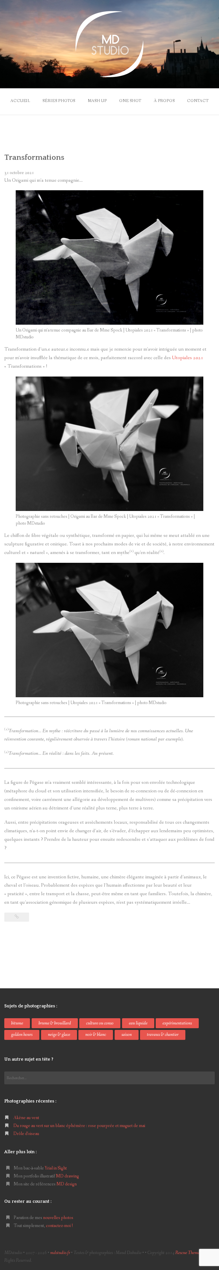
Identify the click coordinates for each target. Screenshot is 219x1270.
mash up (97, 100)
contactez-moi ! (59, 1226)
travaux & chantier (163, 1035)
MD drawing (67, 1176)
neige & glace (59, 1035)
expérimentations (177, 1023)
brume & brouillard (54, 1023)
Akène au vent (26, 1118)
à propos (164, 100)
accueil (20, 100)
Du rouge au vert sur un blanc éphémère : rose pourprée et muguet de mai (79, 1126)
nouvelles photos (58, 1218)
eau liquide (138, 1023)
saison (126, 1035)
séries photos (58, 100)
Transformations (34, 157)
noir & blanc (95, 1035)
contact (198, 100)
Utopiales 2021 (187, 358)
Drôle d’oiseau (26, 1134)
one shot (130, 100)
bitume (17, 1023)
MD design (66, 1184)
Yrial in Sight (56, 1168)
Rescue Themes (188, 1253)
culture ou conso (99, 1023)
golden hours (22, 1035)
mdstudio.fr (60, 1253)
